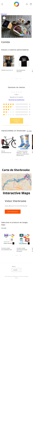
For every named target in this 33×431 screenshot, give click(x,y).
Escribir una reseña (16, 121)
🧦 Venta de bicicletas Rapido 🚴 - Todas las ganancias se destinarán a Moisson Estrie (23, 153)
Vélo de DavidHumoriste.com (6, 151)
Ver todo (29, 131)
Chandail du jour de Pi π (7, 70)
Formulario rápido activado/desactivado (6, 249)
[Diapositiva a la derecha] (20, 79)
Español (15, 270)
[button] (2, 4)
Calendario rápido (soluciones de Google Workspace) (22, 250)
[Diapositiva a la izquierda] (13, 79)
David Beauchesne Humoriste (21, 71)
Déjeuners (4, 14)
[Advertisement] (16, 356)
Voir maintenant (13, 211)
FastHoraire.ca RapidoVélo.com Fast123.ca (15, 276)
